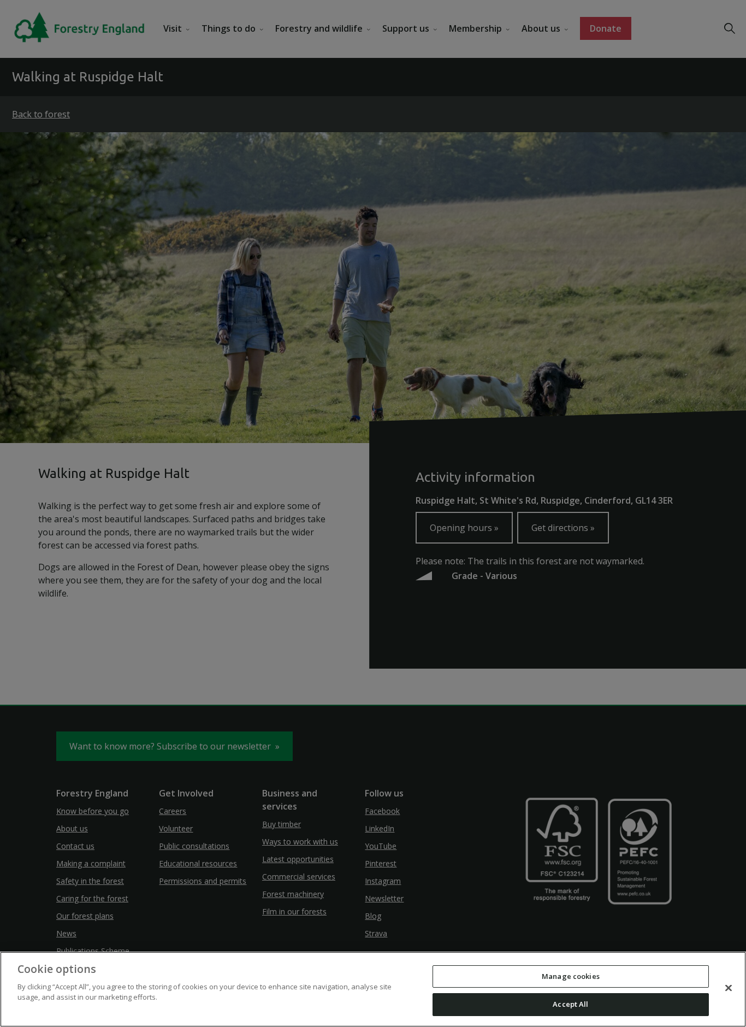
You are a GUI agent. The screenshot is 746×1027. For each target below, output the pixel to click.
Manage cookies (571, 976)
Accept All (570, 1004)
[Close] (729, 988)
